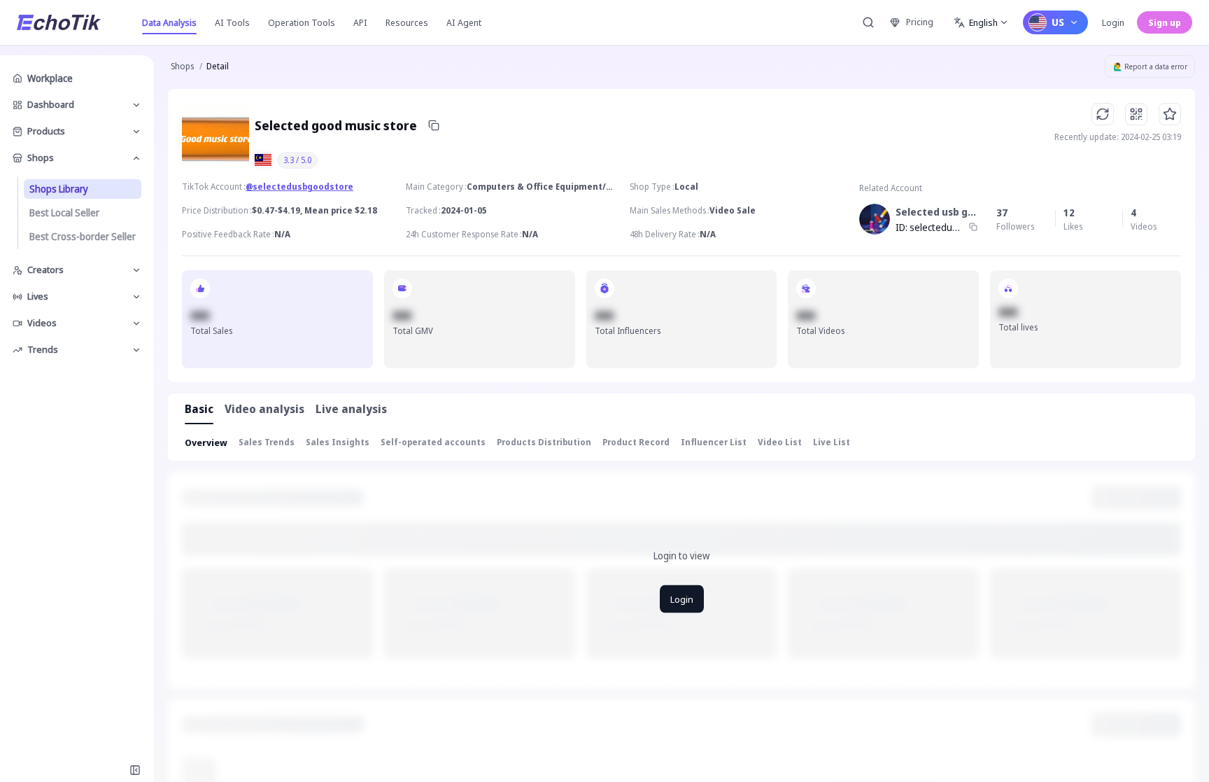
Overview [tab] (206, 442)
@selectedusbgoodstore (299, 187)
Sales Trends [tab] (267, 442)
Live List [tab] (831, 442)
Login (1113, 22)
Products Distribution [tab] (544, 442)
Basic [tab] (199, 409)
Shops (182, 66)
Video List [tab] (780, 442)
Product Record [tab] (636, 442)
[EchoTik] (59, 22)
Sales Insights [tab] (337, 442)
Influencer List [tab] (714, 442)
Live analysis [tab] (351, 409)
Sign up (1164, 22)
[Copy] (434, 125)
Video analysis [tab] (264, 409)
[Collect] (1170, 114)
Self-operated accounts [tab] (433, 442)
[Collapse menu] (135, 770)
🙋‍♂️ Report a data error (1150, 66)
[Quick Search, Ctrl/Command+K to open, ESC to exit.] (868, 22)
